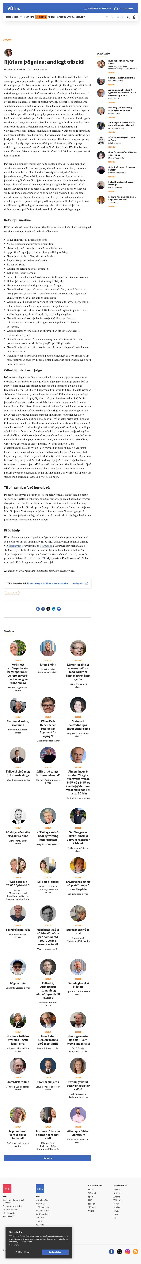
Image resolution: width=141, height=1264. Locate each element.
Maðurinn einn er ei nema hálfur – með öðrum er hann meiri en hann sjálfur (78, 672)
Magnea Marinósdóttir (116, 158)
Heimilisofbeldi (11, 593)
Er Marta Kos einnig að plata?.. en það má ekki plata (78, 886)
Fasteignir (117, 1193)
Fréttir (91, 1190)
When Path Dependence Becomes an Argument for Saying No (48, 729)
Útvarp (91, 1211)
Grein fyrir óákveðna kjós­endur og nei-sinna (78, 725)
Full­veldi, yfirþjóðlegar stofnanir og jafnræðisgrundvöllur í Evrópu (49, 990)
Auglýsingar (41, 1204)
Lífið (90, 1200)
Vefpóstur (40, 1225)
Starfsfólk (40, 1218)
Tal (114, 1218)
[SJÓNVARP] (118, 17)
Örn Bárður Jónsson (115, 81)
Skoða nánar (14, 1245)
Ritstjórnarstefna (43, 1211)
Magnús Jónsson (114, 113)
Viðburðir (117, 1200)
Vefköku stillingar (23, 1252)
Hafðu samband (42, 1207)
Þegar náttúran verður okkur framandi (18, 1135)
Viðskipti (92, 1193)
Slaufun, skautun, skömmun (121, 78)
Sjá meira (48, 1158)
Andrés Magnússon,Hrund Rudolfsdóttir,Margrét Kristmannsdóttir (122, 68)
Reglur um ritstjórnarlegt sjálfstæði (13, 1201)
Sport (90, 1197)
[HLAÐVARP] (112, 17)
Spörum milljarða (48, 1082)
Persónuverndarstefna (12, 1206)
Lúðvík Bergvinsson (115, 143)
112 (21, 562)
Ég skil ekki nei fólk (18, 930)
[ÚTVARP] (123, 17)
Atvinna (116, 1197)
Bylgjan (116, 1207)
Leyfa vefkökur (55, 1252)
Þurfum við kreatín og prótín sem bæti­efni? (48, 1135)
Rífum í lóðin (48, 665)
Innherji (116, 1190)
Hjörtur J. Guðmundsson (117, 173)
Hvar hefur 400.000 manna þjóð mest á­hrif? (48, 1040)
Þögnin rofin (18, 983)
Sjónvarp (92, 1207)
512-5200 (44, 1200)
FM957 (116, 1211)
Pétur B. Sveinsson (115, 188)
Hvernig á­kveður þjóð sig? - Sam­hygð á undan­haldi (78, 1040)
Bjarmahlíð (46, 545)
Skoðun (91, 1204)
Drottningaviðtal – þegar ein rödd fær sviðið (78, 1086)
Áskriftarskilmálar (43, 1214)
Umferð (39, 1221)
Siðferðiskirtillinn (18, 1082)
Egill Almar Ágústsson (116, 128)
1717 (44, 558)
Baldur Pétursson (114, 98)
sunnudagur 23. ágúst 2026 (99, 8)
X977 (115, 1215)
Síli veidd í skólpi (48, 882)
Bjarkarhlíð (14, 545)
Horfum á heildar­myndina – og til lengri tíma (18, 1040)
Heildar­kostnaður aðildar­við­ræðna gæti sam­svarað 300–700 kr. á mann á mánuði (48, 937)
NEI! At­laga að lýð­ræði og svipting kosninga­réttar (47, 836)
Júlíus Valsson (113, 203)
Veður (116, 1204)
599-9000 (11, 1217)
